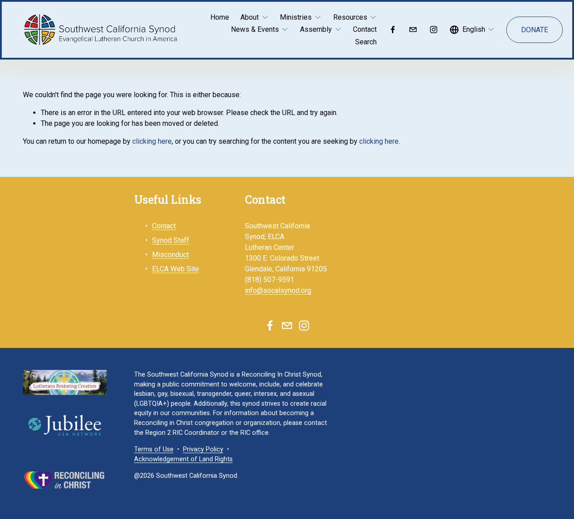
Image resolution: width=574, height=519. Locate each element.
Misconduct (170, 254)
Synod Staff (170, 240)
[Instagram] (433, 29)
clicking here (152, 141)
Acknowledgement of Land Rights (183, 459)
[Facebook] (392, 29)
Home (219, 17)
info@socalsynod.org (278, 290)
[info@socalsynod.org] (413, 29)
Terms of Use (154, 449)
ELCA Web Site (175, 269)
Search (366, 42)
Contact (365, 29)
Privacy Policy (203, 449)
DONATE (534, 30)
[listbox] (472, 30)
